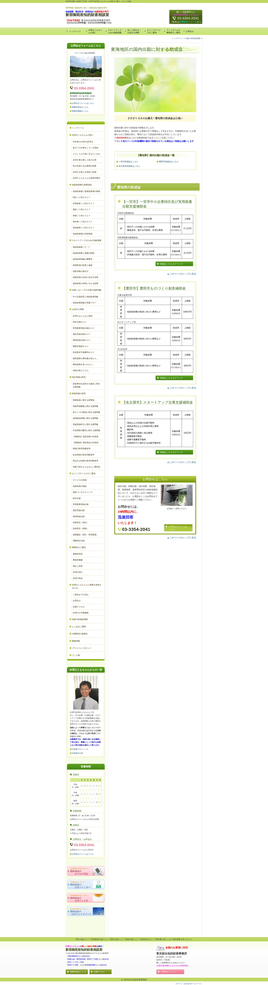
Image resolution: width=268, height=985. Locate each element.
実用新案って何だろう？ (83, 203)
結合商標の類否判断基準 (83, 455)
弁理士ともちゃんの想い (95, 31)
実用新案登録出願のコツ (83, 328)
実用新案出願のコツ (99, 939)
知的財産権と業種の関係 (83, 253)
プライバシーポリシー (82, 648)
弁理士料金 (78, 578)
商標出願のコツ (132, 939)
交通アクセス (79, 607)
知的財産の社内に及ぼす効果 (85, 277)
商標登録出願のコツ (81, 340)
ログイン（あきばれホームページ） (189, 984)
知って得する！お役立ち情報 (134, 31)
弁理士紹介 (78, 572)
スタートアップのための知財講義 (86, 240)
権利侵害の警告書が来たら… (85, 358)
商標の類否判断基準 (81, 448)
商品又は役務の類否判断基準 (85, 461)
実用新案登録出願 (80, 504)
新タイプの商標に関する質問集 (86, 412)
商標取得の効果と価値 (82, 265)
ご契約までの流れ (80, 594)
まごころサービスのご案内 (154, 31)
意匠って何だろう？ (81, 209)
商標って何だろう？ (81, 215)
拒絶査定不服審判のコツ (83, 352)
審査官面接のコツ (80, 346)
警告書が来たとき (163, 939)
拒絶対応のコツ (147, 939)
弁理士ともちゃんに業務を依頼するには (86, 586)
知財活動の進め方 (80, 271)
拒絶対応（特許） (80, 522)
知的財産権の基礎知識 (82, 185)
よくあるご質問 (79, 626)
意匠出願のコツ (117, 939)
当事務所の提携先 (80, 634)
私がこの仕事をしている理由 (85, 148)
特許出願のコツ (80, 322)
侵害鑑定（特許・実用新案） (85, 535)
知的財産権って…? (81, 247)
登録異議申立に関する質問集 (85, 424)
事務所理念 (78, 554)
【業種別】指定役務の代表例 (85, 436)
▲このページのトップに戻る (181, 274)
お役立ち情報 (78, 309)
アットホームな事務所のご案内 (173, 31)
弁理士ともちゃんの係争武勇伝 (86, 178)
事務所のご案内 (79, 547)
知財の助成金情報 (80, 619)
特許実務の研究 (79, 377)
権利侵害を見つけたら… (83, 364)
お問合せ (190, 31)
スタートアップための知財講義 (115, 31)
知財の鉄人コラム (80, 370)
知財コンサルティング (82, 492)
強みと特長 (78, 566)
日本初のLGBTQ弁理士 (83, 142)
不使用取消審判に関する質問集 (86, 430)
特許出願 (77, 498)
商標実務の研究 (79, 393)
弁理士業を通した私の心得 (84, 160)
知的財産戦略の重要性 (82, 259)
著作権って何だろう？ (82, 222)
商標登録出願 (79, 516)
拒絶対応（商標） (80, 528)
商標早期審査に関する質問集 (85, 406)
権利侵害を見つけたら (182, 939)
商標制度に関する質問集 (83, 400)
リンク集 (76, 655)
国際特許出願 (79, 541)
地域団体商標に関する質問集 (85, 418)
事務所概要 (78, 560)
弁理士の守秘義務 (80, 613)
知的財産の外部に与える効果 (85, 283)
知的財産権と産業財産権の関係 (86, 191)
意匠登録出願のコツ (81, 334)
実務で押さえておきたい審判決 (86, 467)
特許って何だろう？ (81, 197)
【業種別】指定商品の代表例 (85, 442)
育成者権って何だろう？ (83, 228)
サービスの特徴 (80, 480)
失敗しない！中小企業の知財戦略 (86, 290)
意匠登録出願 (79, 510)
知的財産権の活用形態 (82, 234)
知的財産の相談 (80, 486)
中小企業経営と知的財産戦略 (85, 297)
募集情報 (76, 641)
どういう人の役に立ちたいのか (86, 154)
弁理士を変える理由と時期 (84, 172)
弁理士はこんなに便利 (82, 316)
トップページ (75, 31)
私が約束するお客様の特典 (84, 166)
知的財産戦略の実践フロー (84, 303)
